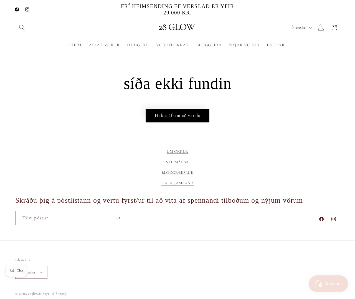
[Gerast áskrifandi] (118, 218)
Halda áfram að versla (177, 115)
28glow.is (34, 293)
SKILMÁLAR (177, 162)
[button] (22, 27)
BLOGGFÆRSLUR (178, 172)
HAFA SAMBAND (177, 183)
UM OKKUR (177, 151)
